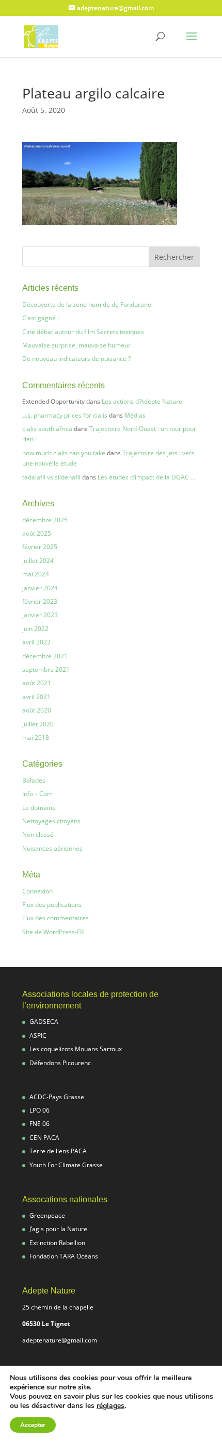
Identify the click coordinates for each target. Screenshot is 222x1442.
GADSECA (43, 1021)
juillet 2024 (38, 560)
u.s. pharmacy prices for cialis (64, 415)
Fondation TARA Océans (63, 1256)
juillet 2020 (38, 724)
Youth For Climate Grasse (66, 1165)
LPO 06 (39, 1110)
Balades (33, 780)
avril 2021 (36, 696)
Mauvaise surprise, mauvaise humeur (76, 345)
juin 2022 (35, 628)
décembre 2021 (45, 656)
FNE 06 (39, 1123)
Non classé (38, 834)
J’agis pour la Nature (58, 1228)
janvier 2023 (40, 614)
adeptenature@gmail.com (59, 1340)
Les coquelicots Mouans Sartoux (75, 1049)
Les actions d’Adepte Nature (142, 401)
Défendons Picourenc (60, 1062)
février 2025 (39, 546)
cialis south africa (47, 428)
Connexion (37, 891)
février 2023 (39, 601)
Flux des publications (52, 904)
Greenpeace (47, 1215)
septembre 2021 (46, 669)
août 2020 (36, 710)
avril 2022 (36, 642)
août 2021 (36, 682)
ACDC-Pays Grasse (56, 1096)
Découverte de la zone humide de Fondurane (86, 304)
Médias (135, 415)
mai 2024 (35, 574)
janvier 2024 (40, 588)
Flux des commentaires (55, 918)
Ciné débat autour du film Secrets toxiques (83, 331)
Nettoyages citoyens (51, 821)
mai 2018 (35, 737)
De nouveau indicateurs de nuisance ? (76, 358)
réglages (110, 1406)
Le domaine (39, 807)
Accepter (32, 1425)
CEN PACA (44, 1137)
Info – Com (37, 793)
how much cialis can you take (63, 453)
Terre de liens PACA (58, 1151)
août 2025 (36, 533)
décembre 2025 (45, 520)
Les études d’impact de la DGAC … (146, 477)
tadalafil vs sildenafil (51, 477)
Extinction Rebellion (57, 1242)
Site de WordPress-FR (53, 931)
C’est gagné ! (40, 317)
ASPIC (37, 1035)
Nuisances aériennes (52, 848)
